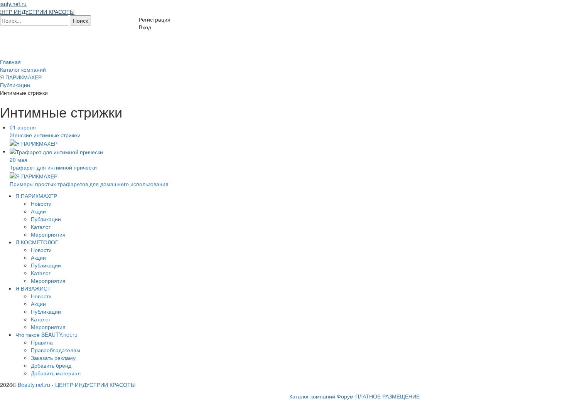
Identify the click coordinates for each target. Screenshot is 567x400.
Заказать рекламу (53, 357)
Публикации (46, 219)
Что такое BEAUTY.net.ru (46, 334)
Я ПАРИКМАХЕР (36, 196)
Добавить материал (56, 373)
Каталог (41, 226)
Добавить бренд (51, 365)
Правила (42, 342)
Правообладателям (55, 350)
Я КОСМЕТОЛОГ (36, 242)
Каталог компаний (312, 396)
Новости (41, 203)
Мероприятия (48, 234)
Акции (38, 211)
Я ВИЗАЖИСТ (33, 288)
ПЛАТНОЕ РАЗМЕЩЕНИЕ (387, 396)
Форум (345, 396)
